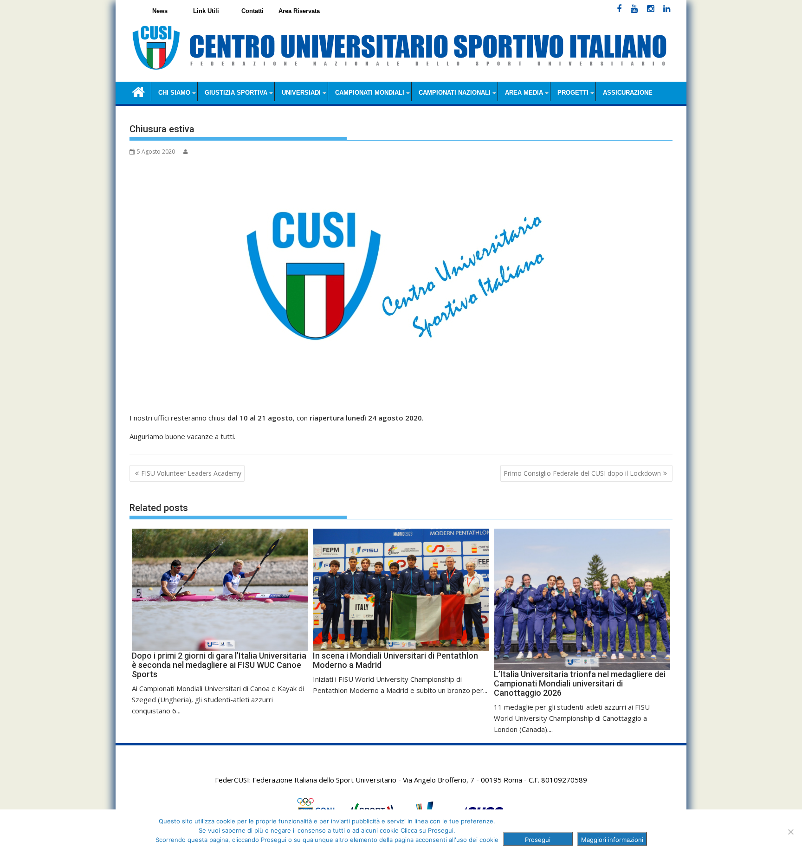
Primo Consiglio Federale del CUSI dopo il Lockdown (582, 473)
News (160, 10)
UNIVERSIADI (301, 92)
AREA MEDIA (524, 92)
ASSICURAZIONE (628, 92)
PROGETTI (573, 92)
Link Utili (206, 10)
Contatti (252, 10)
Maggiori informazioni (612, 839)
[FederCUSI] (138, 91)
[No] (790, 831)
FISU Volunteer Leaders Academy (191, 473)
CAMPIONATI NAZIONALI (455, 92)
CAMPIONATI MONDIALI (369, 92)
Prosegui (537, 839)
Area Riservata (299, 10)
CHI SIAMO (174, 92)
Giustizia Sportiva (236, 92)
